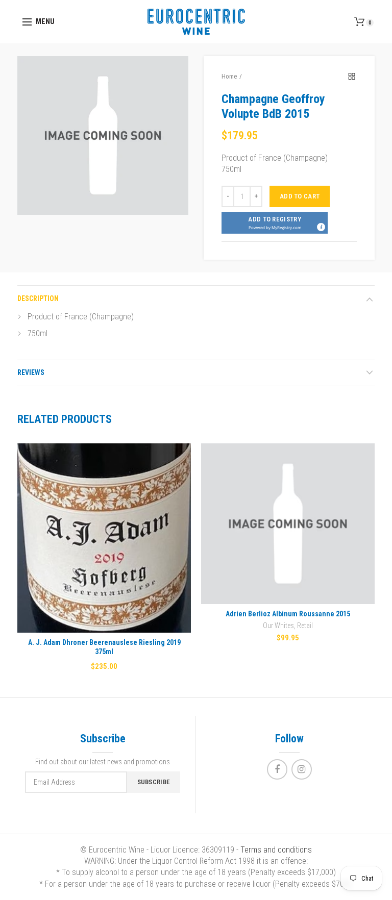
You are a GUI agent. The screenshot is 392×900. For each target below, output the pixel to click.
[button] (275, 223)
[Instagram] (301, 769)
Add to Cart (300, 196)
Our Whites (278, 625)
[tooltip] (320, 226)
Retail (305, 625)
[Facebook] (277, 769)
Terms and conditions (276, 850)
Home (229, 76)
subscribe (153, 782)
